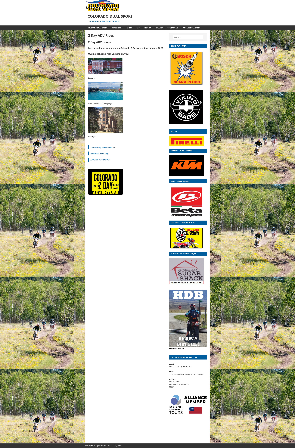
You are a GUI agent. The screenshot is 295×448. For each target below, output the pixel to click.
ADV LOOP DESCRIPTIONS (100, 160)
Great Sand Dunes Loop (99, 153)
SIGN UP (147, 28)
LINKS (129, 28)
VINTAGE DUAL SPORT (192, 28)
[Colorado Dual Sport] (102, 10)
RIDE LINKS (116, 28)
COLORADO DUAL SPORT (97, 28)
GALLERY (159, 28)
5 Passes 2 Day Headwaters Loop (102, 147)
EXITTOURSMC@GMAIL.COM (180, 367)
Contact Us (172, 28)
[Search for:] (188, 37)
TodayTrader (117, 446)
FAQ (138, 28)
